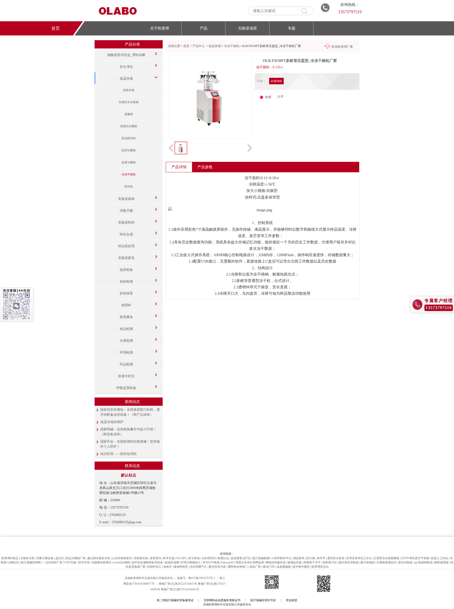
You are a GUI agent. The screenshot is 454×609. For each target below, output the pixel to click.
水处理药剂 (208, 558)
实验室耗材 (126, 222)
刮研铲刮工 (154, 566)
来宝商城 (194, 558)
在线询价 (276, 81)
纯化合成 (126, 234)
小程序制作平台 (281, 558)
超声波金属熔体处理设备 (147, 562)
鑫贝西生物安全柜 (98, 558)
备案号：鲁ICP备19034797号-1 (196, 578)
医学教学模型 (301, 566)
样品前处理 (126, 246)
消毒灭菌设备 (44, 558)
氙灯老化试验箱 (348, 562)
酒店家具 (299, 558)
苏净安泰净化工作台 (359, 558)
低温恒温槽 (172, 562)
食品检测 (126, 329)
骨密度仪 (155, 558)
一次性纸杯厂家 (52, 562)
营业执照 (291, 600)
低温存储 (126, 78)
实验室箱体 (126, 199)
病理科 (126, 305)
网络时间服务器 (276, 562)
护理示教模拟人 (191, 562)
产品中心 (198, 46)
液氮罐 (128, 114)
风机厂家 (255, 566)
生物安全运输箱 (129, 102)
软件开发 (84, 562)
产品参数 (205, 167)
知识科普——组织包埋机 (118, 454)
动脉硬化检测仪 (101, 562)
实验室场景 (247, 28)
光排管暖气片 (198, 566)
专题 (291, 28)
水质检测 (126, 340)
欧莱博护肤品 (9, 558)
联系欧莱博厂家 (342, 46)
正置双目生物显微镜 (386, 558)
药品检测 (126, 364)
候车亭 (321, 558)
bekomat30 (227, 562)
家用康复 (126, 317)
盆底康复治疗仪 (241, 558)
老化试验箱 (405, 562)
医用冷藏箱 (129, 150)
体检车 (167, 566)
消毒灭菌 (126, 210)
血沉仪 (59, 558)
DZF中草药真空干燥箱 (415, 558)
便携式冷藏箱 (128, 126)
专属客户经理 (438, 300)
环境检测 (126, 352)
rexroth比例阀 (121, 562)
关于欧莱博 (159, 28)
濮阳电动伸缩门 (238, 566)
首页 (55, 28)
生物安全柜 (27, 558)
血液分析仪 (126, 376)
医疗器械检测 (261, 558)
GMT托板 (70, 562)
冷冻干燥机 (129, 174)
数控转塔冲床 (217, 566)
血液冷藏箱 (129, 162)
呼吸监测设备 (126, 388)
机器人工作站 (439, 558)
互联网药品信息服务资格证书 (222, 600)
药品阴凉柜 (129, 138)
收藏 (268, 97)
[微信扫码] (16, 304)
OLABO (181, 558)
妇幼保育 (126, 293)
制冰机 (128, 186)
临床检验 (126, 270)
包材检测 (126, 281)
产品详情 (179, 167)
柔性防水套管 (335, 558)
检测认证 (223, 558)
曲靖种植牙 (181, 566)
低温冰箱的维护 (111, 422)
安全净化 (126, 67)
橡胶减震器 (441, 562)
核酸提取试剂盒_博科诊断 (126, 55)
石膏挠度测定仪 (386, 562)
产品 (203, 28)
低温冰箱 (128, 90)
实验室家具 (126, 258)
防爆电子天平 (312, 562)
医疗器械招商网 (31, 562)
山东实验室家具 (122, 558)
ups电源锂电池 (423, 562)
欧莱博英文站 (320, 566)
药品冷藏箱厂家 (76, 558)
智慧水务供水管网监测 (250, 562)
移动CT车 (269, 566)
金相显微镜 (284, 566)
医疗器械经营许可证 (263, 600)
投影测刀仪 (330, 562)
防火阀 (310, 558)
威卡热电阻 (367, 562)
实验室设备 (141, 558)
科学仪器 (169, 558)
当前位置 (174, 46)
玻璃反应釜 (295, 562)
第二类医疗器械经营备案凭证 (175, 600)
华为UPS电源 (211, 562)
